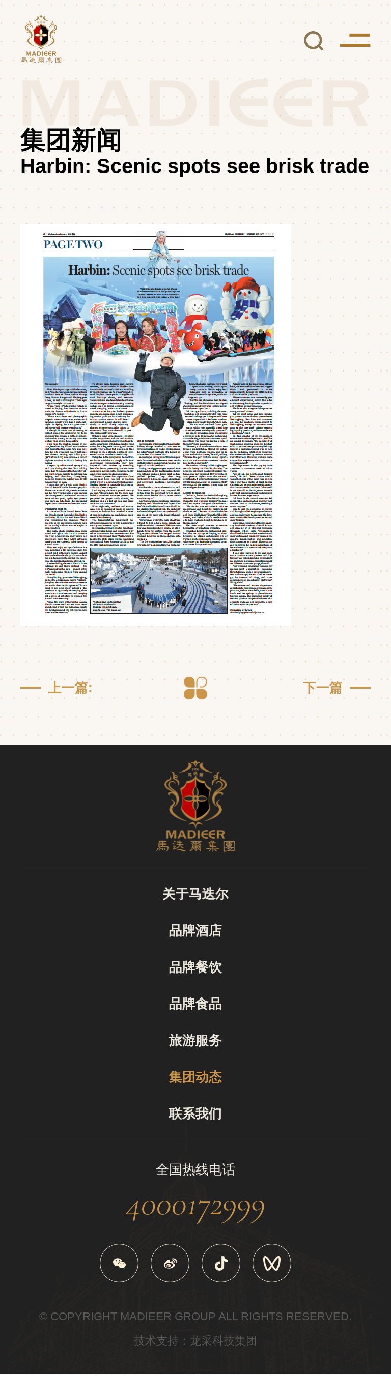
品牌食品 (195, 1003)
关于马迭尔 (195, 893)
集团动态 (195, 1076)
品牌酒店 (195, 930)
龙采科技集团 (223, 1340)
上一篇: (70, 687)
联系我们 (195, 1113)
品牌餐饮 (195, 967)
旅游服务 (195, 1040)
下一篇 (323, 687)
